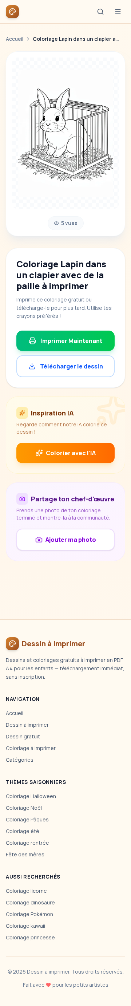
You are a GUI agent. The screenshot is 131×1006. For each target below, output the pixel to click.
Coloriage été (22, 831)
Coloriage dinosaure (30, 902)
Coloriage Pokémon (29, 914)
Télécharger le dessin (71, 366)
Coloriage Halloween (31, 796)
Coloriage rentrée (27, 842)
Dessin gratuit (23, 736)
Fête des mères (25, 854)
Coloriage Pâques (27, 819)
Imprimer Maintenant (71, 341)
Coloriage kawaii (25, 925)
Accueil (14, 38)
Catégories (19, 759)
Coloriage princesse (30, 937)
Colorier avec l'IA (71, 453)
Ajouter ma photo (70, 540)
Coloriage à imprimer (31, 748)
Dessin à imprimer (27, 724)
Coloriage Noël (24, 807)
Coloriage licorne (26, 890)
